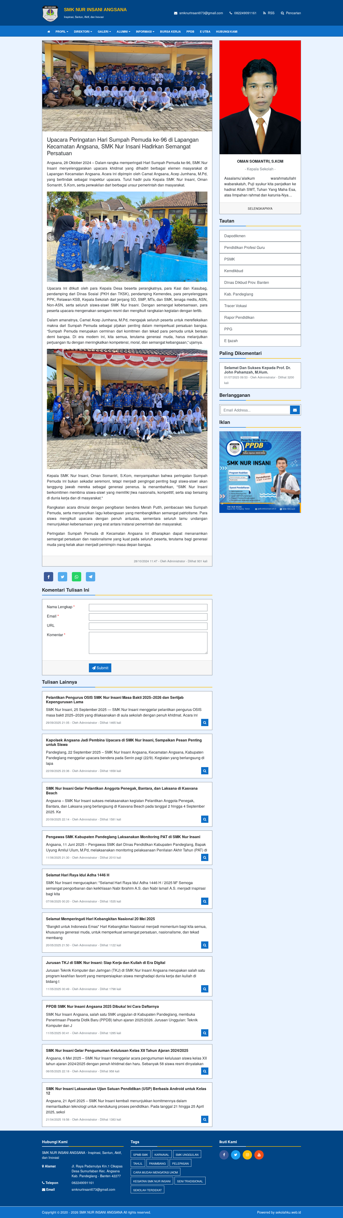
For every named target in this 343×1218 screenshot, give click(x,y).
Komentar (56, 634)
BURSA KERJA (170, 31)
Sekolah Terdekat (147, 1190)
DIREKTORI (81, 31)
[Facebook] (225, 1154)
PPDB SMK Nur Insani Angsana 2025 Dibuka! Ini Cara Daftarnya (102, 1006)
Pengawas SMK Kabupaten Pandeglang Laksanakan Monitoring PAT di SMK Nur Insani (123, 836)
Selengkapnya (260, 208)
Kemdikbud (233, 270)
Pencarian (293, 12)
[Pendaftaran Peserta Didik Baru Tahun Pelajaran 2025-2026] (260, 472)
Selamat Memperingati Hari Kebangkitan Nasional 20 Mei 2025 (100, 918)
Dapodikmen (234, 235)
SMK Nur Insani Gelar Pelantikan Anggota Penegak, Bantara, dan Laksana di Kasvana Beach (122, 790)
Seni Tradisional (190, 1181)
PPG (228, 329)
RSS (270, 12)
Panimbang (157, 1163)
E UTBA (205, 31)
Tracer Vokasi (235, 305)
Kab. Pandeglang (238, 294)
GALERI (103, 31)
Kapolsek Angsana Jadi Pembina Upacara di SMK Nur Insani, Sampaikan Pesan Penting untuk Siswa (124, 742)
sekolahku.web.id (288, 1212)
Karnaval (161, 1154)
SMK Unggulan (187, 1154)
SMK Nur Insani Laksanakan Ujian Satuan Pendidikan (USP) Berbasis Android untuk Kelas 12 (126, 1091)
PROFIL (61, 31)
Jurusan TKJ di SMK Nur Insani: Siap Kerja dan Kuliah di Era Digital (105, 962)
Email (53, 616)
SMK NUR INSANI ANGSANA (100, 1212)
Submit (102, 667)
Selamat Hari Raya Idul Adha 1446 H (77, 875)
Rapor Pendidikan (239, 317)
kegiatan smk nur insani (152, 1181)
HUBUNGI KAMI (226, 31)
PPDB (190, 31)
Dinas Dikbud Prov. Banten (246, 282)
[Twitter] (237, 1154)
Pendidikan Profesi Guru (244, 247)
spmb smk (140, 1154)
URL (51, 625)
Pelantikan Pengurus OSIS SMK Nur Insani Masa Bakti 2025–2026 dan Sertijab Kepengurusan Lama (115, 699)
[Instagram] (248, 1154)
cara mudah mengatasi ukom (155, 1172)
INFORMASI (144, 31)
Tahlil (138, 1163)
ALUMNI (122, 31)
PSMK (229, 259)
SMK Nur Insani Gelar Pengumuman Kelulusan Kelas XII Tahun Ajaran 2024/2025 (117, 1050)
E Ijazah (231, 340)
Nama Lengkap (61, 606)
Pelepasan (180, 1163)
